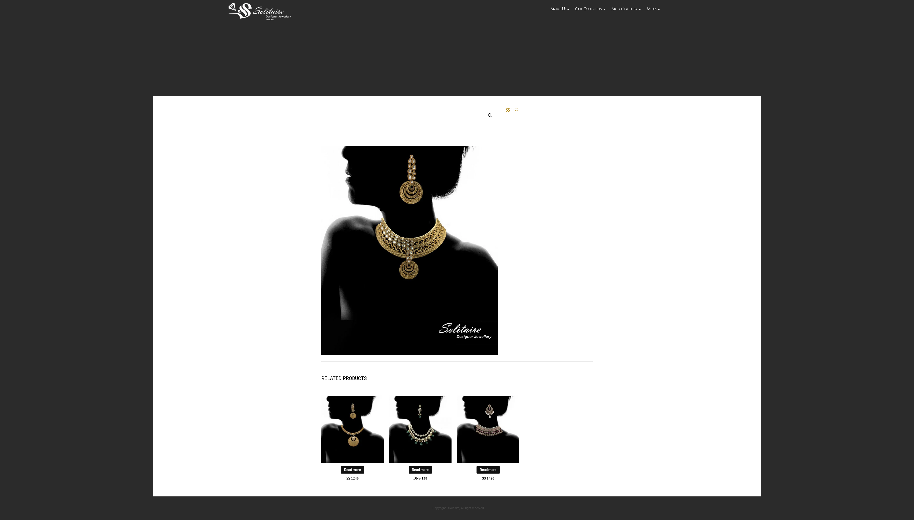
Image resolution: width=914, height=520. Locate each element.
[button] (490, 115)
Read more (352, 470)
